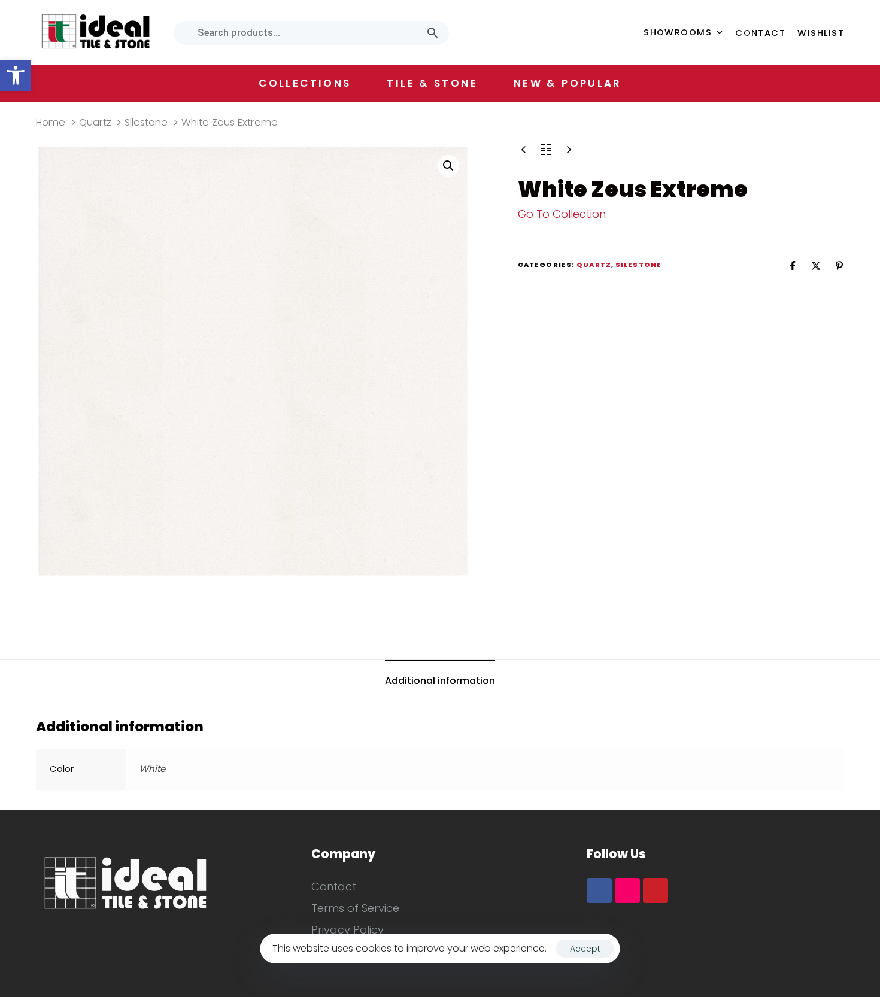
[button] (15, 75)
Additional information (440, 681)
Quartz (95, 122)
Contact (760, 33)
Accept (585, 949)
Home (50, 122)
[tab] (440, 681)
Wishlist (820, 33)
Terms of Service (355, 908)
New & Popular (567, 83)
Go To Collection (562, 213)
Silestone (146, 122)
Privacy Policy (347, 929)
